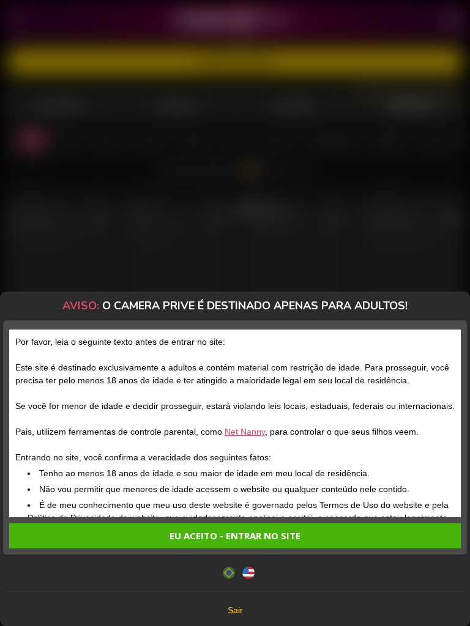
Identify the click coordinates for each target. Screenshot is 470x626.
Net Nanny (245, 431)
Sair (235, 610)
